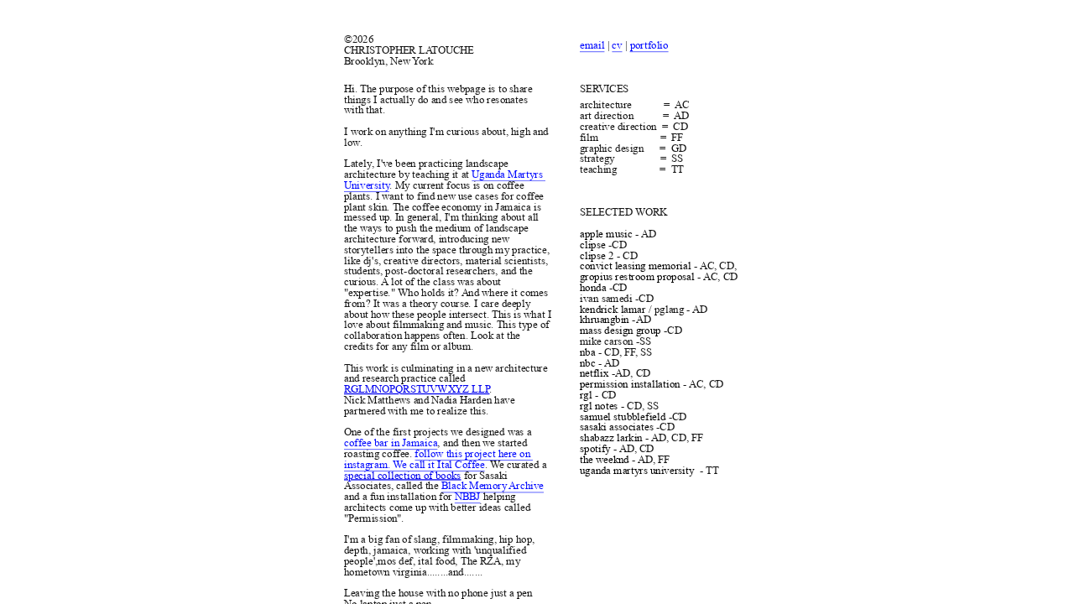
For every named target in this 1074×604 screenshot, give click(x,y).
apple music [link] (606, 234)
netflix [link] (594, 373)
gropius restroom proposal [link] (637, 277)
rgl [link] (586, 395)
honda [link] (593, 288)
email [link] (592, 45)
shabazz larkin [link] (611, 438)
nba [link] (588, 352)
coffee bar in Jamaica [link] (390, 443)
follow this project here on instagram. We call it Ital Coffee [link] (438, 459)
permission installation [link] (630, 384)
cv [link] (618, 45)
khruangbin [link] (604, 319)
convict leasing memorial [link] (635, 266)
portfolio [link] (649, 45)
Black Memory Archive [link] (492, 486)
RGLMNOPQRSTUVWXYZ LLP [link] (416, 389)
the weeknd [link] (604, 460)
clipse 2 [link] (596, 256)
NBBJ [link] (467, 496)
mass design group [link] (620, 330)
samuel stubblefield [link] (622, 417)
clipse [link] (593, 245)
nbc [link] (588, 363)
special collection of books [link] (402, 475)
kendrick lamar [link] (613, 309)
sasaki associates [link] (617, 427)
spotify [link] (595, 449)
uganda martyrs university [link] (637, 470)
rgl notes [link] (599, 406)
